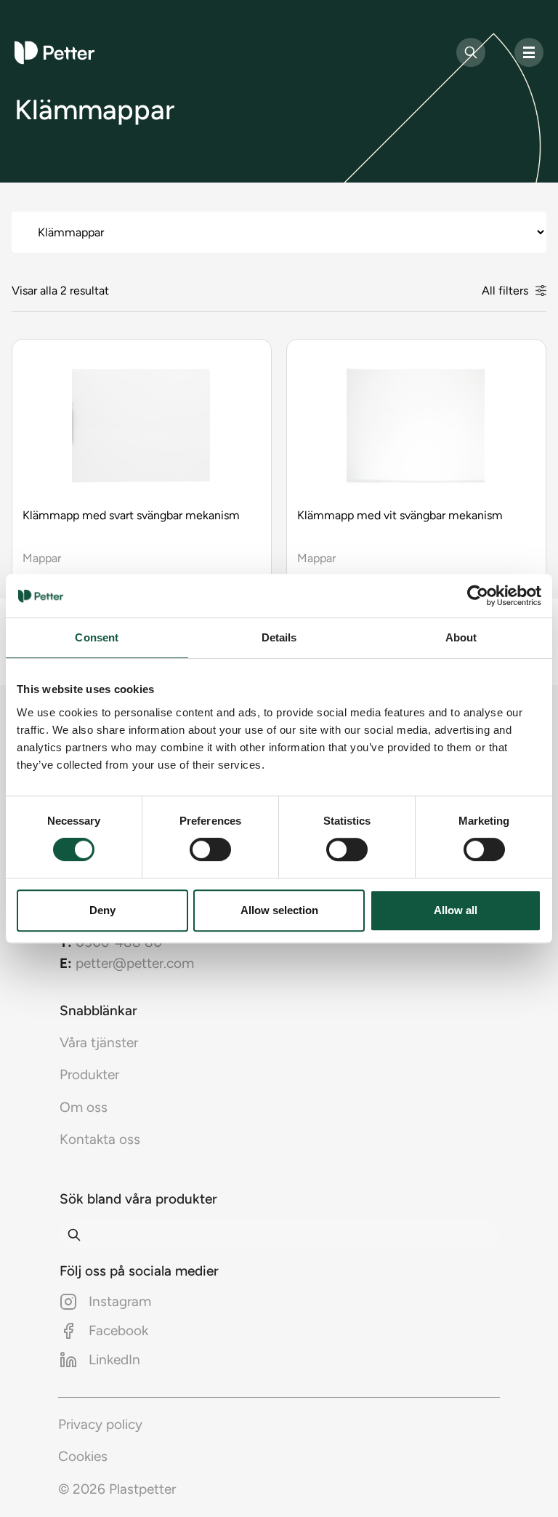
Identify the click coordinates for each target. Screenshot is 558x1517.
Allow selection (279, 910)
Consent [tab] (96, 637)
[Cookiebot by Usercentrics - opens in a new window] (477, 596)
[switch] (210, 849)
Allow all (455, 910)
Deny (102, 910)
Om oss (84, 1107)
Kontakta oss (100, 1139)
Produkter (89, 1074)
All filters (505, 290)
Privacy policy (100, 1424)
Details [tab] (279, 637)
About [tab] (461, 637)
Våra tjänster (99, 1042)
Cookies (83, 1456)
